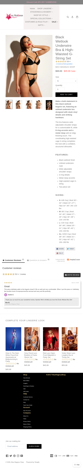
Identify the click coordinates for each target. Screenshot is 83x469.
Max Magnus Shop (17, 462)
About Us (25, 416)
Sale (24, 388)
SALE (55, 22)
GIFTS (42, 25)
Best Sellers (26, 380)
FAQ (24, 402)
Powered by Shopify (32, 462)
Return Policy (26, 424)
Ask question (67, 64)
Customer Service (28, 397)
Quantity (58, 85)
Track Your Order (27, 405)
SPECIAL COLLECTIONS (42, 18)
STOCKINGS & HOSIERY (42, 12)
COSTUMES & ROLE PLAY (37, 22)
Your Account (27, 410)
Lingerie (25, 383)
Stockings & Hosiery (28, 386)
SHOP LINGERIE (45, 8)
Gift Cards (26, 391)
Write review (73, 275)
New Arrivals (26, 378)
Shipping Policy (27, 426)
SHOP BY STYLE (42, 15)
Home (32, 9)
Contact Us (26, 399)
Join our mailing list (13, 441)
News (24, 418)
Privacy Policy (27, 421)
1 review (59, 64)
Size (57, 77)
